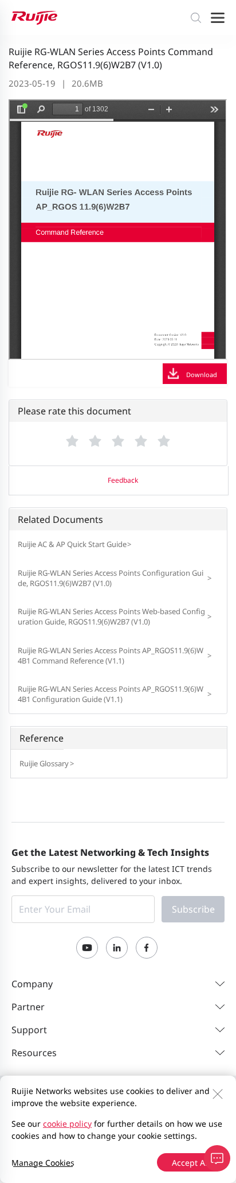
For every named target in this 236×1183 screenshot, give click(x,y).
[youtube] (87, 948)
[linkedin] (117, 948)
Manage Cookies (42, 1162)
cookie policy (67, 1123)
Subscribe (193, 909)
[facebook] (147, 948)
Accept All (191, 1162)
